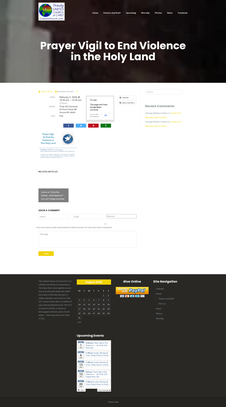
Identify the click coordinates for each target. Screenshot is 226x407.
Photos (158, 12)
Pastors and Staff (112, 12)
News (170, 12)
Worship (145, 12)
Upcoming (131, 12)
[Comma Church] (51, 11)
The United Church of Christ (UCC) (54, 281)
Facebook (183, 12)
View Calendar (103, 390)
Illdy (116, 402)
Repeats (64, 103)
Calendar (160, 288)
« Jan (79, 322)
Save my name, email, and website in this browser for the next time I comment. (74, 227)
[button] (127, 103)
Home (95, 12)
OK (105, 115)
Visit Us (162, 303)
